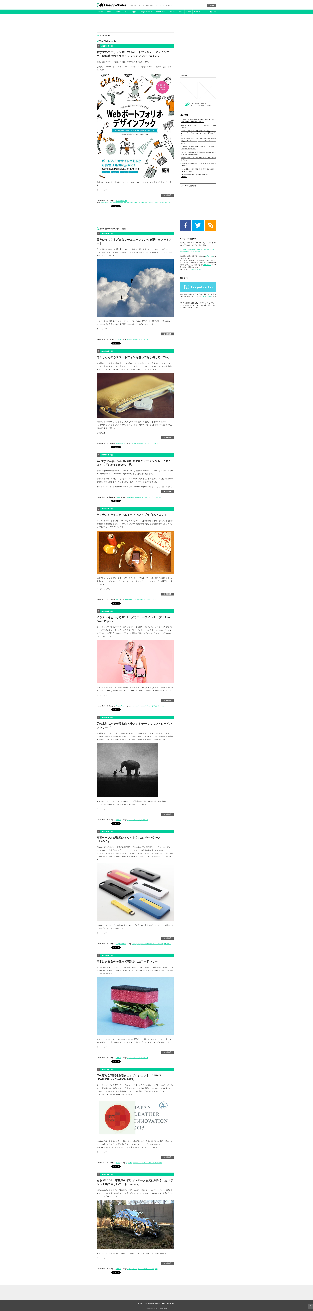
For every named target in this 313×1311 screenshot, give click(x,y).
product (138, 443)
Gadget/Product (146, 12)
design (112, 202)
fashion (138, 706)
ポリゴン (151, 1269)
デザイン (151, 202)
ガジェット (150, 443)
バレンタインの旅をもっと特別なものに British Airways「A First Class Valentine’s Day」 (198, 153)
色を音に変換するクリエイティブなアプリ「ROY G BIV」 (133, 514)
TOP (98, 35)
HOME (140, 1303)
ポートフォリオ (168, 202)
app (126, 599)
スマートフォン (151, 599)
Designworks (139, 497)
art (128, 339)
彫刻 (156, 1269)
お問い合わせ (209, 256)
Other (188, 12)
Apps (134, 12)
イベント (144, 1163)
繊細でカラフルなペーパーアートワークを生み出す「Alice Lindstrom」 (198, 126)
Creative (118, 12)
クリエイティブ (144, 202)
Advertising (160, 12)
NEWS (118, 1163)
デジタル (146, 1269)
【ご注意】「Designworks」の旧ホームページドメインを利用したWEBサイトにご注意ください (198, 121)
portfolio (116, 202)
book (102, 202)
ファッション (162, 706)
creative (107, 202)
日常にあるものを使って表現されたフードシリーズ (128, 961)
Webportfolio (122, 202)
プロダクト (157, 443)
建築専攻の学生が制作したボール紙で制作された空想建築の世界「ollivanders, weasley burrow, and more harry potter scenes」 (198, 141)
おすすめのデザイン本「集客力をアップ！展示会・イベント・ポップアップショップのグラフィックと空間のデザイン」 (198, 133)
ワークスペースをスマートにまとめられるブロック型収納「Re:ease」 (198, 164)
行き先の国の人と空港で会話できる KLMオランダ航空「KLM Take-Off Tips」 (197, 170)
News (109, 12)
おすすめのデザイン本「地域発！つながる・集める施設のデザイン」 (198, 159)
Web (127, 12)
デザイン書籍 (159, 202)
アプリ (134, 599)
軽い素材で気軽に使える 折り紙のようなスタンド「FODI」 (196, 176)
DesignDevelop (207, 296)
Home (100, 12)
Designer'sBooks (176, 12)
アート (136, 339)
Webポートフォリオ (133, 202)
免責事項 (156, 1303)
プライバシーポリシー (196, 269)
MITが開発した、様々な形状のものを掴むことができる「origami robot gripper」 (197, 147)
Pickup (197, 12)
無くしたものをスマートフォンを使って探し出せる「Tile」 (134, 357)
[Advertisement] (156, 22)
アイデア (143, 443)
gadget (134, 443)
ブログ (161, 497)
